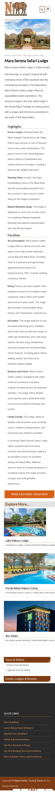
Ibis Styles (12, 636)
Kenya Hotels (16, 55)
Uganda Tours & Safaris (19, 670)
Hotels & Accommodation (17, 739)
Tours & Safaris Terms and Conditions (23, 756)
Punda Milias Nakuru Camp (22, 588)
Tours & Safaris (11, 722)
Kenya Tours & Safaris (18, 665)
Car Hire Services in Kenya (17, 745)
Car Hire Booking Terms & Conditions (22, 751)
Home (7, 55)
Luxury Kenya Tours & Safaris (18, 728)
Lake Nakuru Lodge (17, 540)
